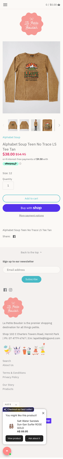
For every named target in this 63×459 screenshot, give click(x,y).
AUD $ (8, 404)
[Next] (59, 125)
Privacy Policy (11, 377)
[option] (13, 125)
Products (8, 389)
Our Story (8, 384)
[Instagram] (10, 290)
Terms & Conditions (14, 372)
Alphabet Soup (11, 137)
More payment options (31, 215)
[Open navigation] (5, 4)
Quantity (7, 179)
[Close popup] (42, 412)
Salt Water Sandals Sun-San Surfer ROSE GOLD (29, 424)
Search (7, 361)
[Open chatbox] (7, 451)
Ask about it (34, 438)
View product (14, 438)
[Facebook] (5, 290)
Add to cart (31, 198)
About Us (8, 365)
